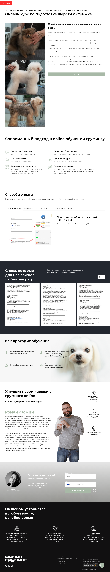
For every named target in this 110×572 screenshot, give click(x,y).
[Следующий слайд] (103, 277)
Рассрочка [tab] (28, 208)
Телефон (68, 481)
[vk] (6, 566)
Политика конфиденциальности (90, 559)
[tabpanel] (55, 230)
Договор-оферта (86, 556)
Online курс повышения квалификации (67, 558)
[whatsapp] (12, 566)
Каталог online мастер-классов (64, 556)
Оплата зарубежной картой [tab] (63, 208)
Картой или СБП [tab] (14, 208)
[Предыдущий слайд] (99, 277)
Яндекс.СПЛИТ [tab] (42, 208)
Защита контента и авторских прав (91, 561)
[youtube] (9, 566)
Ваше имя (69, 473)
